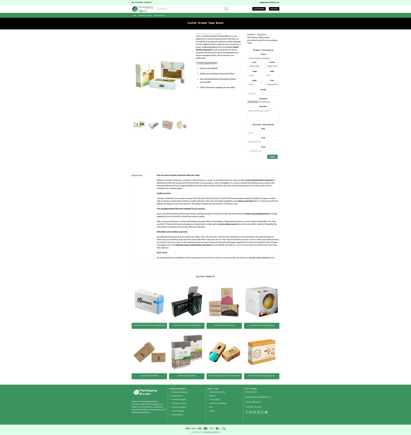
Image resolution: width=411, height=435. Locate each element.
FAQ (211, 407)
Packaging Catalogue (145, 15)
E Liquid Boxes (177, 396)
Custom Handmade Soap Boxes (224, 325)
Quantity (263, 89)
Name (263, 129)
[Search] (226, 9)
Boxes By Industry (159, 15)
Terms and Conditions (218, 403)
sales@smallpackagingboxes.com (258, 397)
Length (254, 71)
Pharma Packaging (179, 407)
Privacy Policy (214, 399)
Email (263, 138)
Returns (212, 396)
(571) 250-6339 (251, 392)
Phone (263, 147)
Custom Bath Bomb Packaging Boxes (261, 325)
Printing (272, 62)
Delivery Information (217, 392)
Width (272, 71)
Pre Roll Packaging (179, 399)
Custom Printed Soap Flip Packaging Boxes (186, 325)
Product (263, 54)
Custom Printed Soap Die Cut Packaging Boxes (224, 375)
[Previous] (137, 75)
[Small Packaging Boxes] (142, 9)
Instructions (263, 106)
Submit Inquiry (177, 415)
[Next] (184, 75)
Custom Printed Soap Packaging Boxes (262, 375)
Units (272, 80)
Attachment (263, 98)
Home (134, 15)
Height (254, 80)
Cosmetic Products (179, 403)
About (211, 411)
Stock (254, 62)
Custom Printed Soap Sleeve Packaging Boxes (149, 325)
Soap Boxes (218, 33)
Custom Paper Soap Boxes (149, 375)
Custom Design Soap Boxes (186, 375)
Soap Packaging (178, 411)
